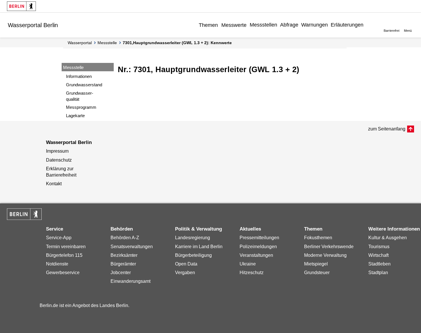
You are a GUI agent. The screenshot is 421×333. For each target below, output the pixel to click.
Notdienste (57, 263)
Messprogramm (81, 107)
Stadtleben (379, 263)
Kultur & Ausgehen (387, 237)
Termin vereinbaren (66, 246)
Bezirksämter (124, 255)
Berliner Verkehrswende (329, 246)
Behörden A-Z (125, 237)
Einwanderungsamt (130, 281)
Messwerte (234, 25)
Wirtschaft (378, 255)
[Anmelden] (369, 24)
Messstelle (107, 42)
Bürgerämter (123, 263)
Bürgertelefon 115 (64, 255)
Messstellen (263, 25)
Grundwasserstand (84, 84)
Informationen (79, 76)
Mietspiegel (316, 263)
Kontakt (54, 183)
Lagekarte (75, 115)
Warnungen (314, 25)
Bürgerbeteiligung (193, 255)
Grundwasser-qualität (79, 96)
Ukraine (248, 263)
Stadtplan (378, 272)
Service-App (58, 237)
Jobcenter (121, 272)
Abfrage (289, 25)
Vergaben (185, 272)
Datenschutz (59, 160)
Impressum (57, 151)
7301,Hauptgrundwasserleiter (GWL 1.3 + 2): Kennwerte (177, 42)
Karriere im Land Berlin (199, 246)
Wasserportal (80, 42)
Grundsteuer (317, 272)
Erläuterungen (347, 25)
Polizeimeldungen (258, 246)
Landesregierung (192, 237)
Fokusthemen (318, 237)
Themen (208, 25)
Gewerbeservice (63, 272)
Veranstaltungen (256, 255)
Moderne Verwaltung (325, 255)
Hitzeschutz (252, 272)
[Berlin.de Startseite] (21, 6)
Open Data (186, 263)
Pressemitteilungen (259, 237)
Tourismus (378, 246)
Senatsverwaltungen (132, 246)
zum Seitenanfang (386, 128)
